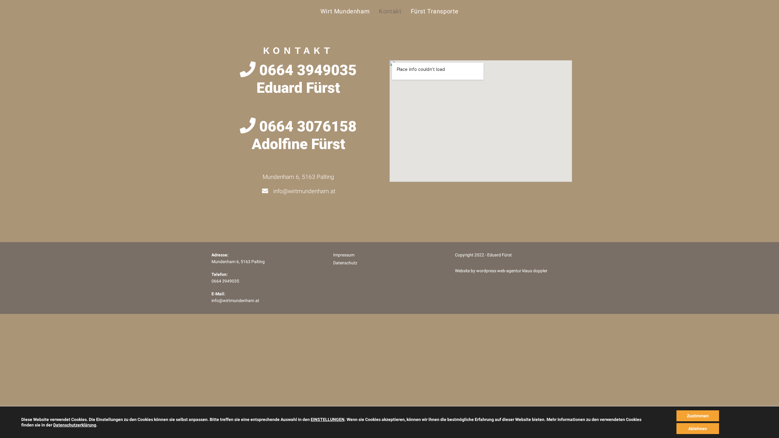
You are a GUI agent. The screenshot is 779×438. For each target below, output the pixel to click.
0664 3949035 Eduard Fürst (306, 78)
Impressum (344, 255)
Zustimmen (698, 415)
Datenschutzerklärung (74, 424)
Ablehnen (697, 428)
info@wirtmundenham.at (235, 300)
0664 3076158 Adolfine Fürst (304, 135)
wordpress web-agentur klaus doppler (511, 270)
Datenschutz (345, 263)
